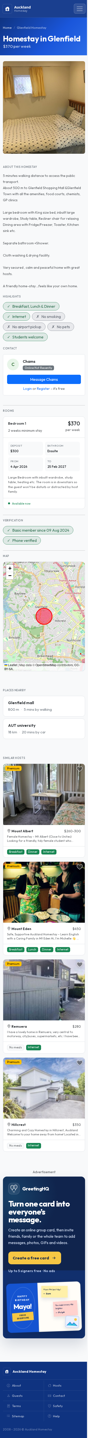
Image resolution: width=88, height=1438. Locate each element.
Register (43, 388)
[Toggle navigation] (80, 9)
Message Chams (44, 379)
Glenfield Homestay (31, 27)
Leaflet (12, 665)
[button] (9, 568)
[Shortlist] (80, 769)
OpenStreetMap (45, 665)
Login (27, 388)
